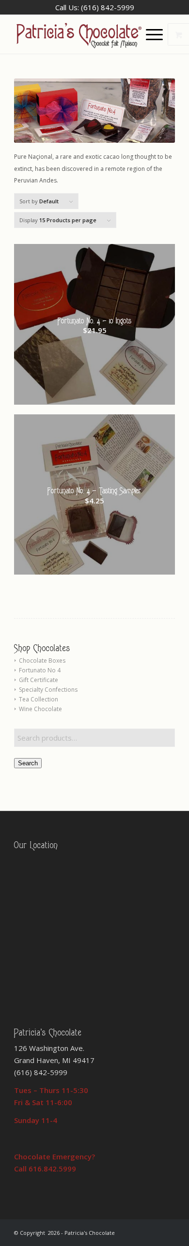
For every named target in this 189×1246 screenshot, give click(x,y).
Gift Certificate (38, 680)
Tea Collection (38, 699)
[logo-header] (78, 34)
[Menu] (149, 34)
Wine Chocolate (40, 709)
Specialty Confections (48, 689)
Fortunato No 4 (40, 670)
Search (28, 763)
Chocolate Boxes (42, 660)
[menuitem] (155, 34)
